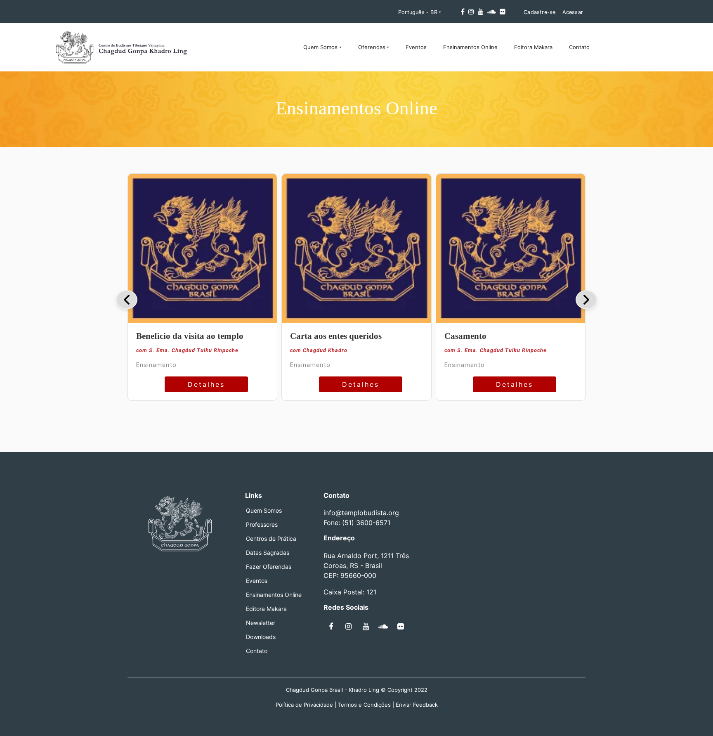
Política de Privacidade (304, 704)
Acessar (572, 12)
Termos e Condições (364, 704)
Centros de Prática (271, 539)
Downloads (261, 637)
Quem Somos (264, 511)
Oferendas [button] (371, 47)
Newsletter (260, 623)
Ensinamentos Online (470, 47)
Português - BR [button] (417, 12)
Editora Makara (533, 47)
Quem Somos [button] (320, 47)
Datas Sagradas (267, 553)
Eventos (416, 47)
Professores (262, 525)
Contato (579, 47)
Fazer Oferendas (268, 567)
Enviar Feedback (417, 704)
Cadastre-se (539, 12)
